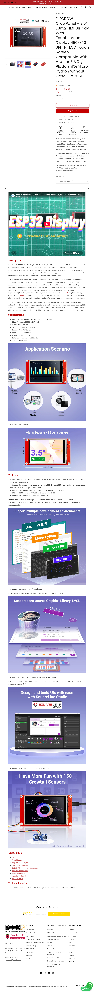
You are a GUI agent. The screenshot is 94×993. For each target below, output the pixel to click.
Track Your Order (32, 933)
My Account (30, 929)
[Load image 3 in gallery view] (28, 64)
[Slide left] (7, 64)
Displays (50, 942)
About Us (29, 955)
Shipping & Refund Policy (35, 942)
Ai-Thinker (72, 936)
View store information (66, 122)
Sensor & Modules (53, 939)
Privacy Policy (31, 946)
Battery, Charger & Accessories (53, 965)
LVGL (66, 293)
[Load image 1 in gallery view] (12, 64)
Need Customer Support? (72, 132)
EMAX (70, 942)
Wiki (14, 857)
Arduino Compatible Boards (57, 936)
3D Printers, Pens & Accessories (54, 953)
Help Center (30, 936)
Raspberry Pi (51, 929)
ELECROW (71, 959)
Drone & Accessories (54, 949)
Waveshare (72, 946)
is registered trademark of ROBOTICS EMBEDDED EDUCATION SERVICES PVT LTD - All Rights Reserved (40, 986)
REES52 (71, 929)
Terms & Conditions (33, 939)
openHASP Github (19, 876)
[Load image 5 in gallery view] (43, 64)
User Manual (17, 860)
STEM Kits (51, 933)
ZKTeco (71, 952)
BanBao (71, 955)
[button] (81, 7)
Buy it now (72, 111)
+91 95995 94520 (12, 957)
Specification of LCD (20, 865)
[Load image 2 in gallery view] (20, 64)
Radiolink (72, 949)
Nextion (71, 939)
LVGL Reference (18, 873)
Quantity (58, 95)
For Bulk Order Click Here (61, 132)
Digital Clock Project (20, 863)
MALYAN (71, 962)
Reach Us (29, 959)
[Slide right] (49, 64)
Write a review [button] (59, 914)
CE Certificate (17, 879)
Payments (29, 952)
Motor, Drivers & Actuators (56, 961)
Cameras (50, 946)
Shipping (58, 92)
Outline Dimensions (20, 871)
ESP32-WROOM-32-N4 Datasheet (25, 868)
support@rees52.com (13, 960)
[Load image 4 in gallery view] (35, 64)
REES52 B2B (30, 949)
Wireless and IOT (53, 958)
